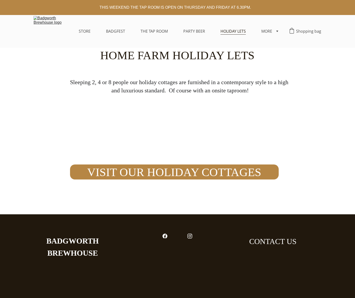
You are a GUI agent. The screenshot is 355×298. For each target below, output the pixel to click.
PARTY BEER (194, 31)
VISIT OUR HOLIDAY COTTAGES (174, 172)
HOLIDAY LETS (233, 31)
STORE (85, 31)
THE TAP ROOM (154, 31)
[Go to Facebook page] (165, 236)
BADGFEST (115, 31)
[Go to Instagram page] (189, 236)
